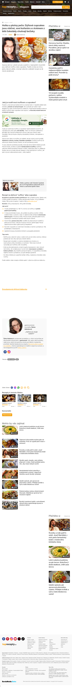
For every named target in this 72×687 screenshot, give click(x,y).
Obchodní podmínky (43, 645)
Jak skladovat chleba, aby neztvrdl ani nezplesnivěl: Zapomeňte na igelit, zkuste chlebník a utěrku (58, 670)
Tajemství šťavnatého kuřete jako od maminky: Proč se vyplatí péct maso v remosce (32, 441)
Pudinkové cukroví (7, 403)
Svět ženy (29, 645)
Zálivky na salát (48, 654)
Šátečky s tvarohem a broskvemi (9, 675)
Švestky (25, 11)
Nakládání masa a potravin (29, 652)
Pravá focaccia (25, 654)
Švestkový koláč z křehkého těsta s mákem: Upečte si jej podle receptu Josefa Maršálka (35, 674)
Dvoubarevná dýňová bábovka (14, 289)
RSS (50, 641)
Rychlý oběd (65, 662)
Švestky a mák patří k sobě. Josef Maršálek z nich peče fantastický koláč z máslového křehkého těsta (32, 451)
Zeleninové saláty (34, 659)
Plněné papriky (13, 661)
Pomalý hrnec (40, 657)
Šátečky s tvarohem (6, 672)
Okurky (34, 11)
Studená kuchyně (57, 11)
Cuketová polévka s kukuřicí (31, 668)
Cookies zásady (42, 644)
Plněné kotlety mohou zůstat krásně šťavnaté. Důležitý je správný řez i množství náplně (31, 493)
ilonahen (19, 406)
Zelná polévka (41, 654)
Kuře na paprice (33, 662)
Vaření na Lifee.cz (31, 641)
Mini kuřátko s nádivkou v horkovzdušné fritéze (12, 670)
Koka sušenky (5, 673)
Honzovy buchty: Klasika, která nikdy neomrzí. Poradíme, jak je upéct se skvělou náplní (59, 46)
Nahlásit (51, 647)
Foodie (50, 645)
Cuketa (29, 11)
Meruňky (40, 11)
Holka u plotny (22, 347)
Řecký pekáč (5, 668)
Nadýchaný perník (58, 662)
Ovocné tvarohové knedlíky (33, 661)
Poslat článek (25, 387)
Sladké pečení (11, 13)
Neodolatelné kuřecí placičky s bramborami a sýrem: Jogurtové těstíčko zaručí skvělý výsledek (30, 472)
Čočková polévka (65, 661)
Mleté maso (18, 657)
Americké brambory (64, 652)
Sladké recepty (11, 659)
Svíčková (19, 654)
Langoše (40, 662)
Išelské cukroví (37, 403)
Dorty (48, 659)
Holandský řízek (20, 662)
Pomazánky (11, 652)
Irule (34, 406)
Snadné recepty (66, 657)
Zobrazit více (67, 26)
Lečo (52, 662)
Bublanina (4, 664)
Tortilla (37, 652)
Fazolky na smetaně (21, 661)
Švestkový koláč (10, 664)
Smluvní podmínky (42, 647)
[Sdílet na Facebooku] (12, 387)
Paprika (19, 11)
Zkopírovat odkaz (28, 387)
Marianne (63, 644)
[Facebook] (5, 351)
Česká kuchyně (26, 659)
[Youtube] (15, 638)
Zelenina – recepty (18, 652)
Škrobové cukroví (22, 403)
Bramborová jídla (32, 657)
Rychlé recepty (58, 657)
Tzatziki (4, 655)
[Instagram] (9, 351)
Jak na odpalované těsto (53, 652)
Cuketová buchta (46, 662)
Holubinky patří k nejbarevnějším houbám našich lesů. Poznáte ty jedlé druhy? (58, 71)
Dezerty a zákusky (43, 652)
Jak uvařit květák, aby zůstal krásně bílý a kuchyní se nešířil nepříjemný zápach (58, 673)
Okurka (15, 11)
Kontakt (51, 650)
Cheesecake (58, 661)
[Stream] (19, 638)
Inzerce (51, 639)
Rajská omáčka (43, 661)
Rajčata (45, 11)
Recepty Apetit (30, 644)
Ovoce (52, 659)
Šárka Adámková (21, 34)
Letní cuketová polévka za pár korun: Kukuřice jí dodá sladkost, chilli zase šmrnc (31, 428)
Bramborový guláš (50, 661)
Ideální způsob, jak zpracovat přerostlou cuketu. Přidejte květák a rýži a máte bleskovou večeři (31, 482)
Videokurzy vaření (31, 642)
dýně (17, 359)
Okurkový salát (5, 662)
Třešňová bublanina (57, 654)
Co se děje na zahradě (11, 654)
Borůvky (50, 11)
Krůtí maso (12, 657)
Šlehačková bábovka (33, 654)
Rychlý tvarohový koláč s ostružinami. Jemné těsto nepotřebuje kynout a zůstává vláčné (32, 503)
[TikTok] (23, 638)
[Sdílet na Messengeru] (15, 387)
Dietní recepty (19, 659)
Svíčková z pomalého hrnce (8, 676)
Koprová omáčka (13, 662)
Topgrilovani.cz (64, 642)
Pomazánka (65, 11)
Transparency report (53, 648)
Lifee (62, 647)
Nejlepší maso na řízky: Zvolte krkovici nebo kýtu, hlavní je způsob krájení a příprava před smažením (58, 676)
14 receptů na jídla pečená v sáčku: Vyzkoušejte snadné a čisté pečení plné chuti (58, 96)
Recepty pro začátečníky (49, 657)
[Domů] (3, 22)
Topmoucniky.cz (64, 641)
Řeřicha (3, 654)
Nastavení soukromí (43, 639)
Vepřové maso (25, 657)
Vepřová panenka (66, 654)
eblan (3, 406)
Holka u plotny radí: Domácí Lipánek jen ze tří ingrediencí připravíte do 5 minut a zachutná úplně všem (32, 184)
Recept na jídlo (30, 639)
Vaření (11, 22)
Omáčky (5, 13)
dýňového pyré (32, 201)
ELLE (62, 645)
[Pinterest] (7, 638)
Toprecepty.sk (64, 639)
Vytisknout (22, 387)
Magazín (24, 7)
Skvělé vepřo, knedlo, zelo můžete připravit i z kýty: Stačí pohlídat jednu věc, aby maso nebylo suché (32, 462)
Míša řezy (27, 662)
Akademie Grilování (7, 11)
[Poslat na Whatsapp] (18, 387)
